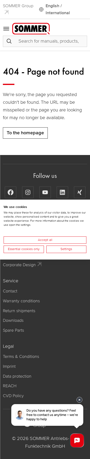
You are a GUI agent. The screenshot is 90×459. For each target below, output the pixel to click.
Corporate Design (19, 264)
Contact (10, 291)
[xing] (79, 192)
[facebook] (10, 192)
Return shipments (19, 310)
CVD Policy (13, 395)
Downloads (13, 320)
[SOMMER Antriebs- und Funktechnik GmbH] (31, 28)
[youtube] (45, 192)
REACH (10, 385)
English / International (58, 9)
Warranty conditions (21, 301)
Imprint (9, 366)
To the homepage (25, 133)
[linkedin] (62, 192)
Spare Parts (13, 330)
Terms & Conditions (21, 356)
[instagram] (28, 192)
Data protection (17, 376)
